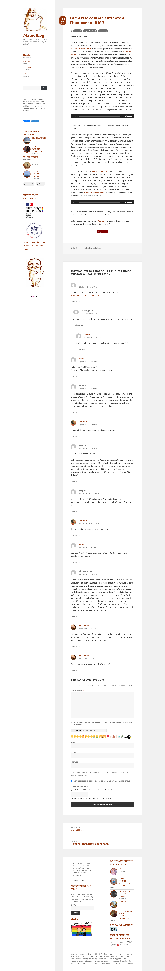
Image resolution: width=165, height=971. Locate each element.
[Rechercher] (44, 88)
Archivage (27, 68)
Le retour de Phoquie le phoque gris (37, 174)
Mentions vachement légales (33, 245)
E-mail (74, 752)
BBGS (81, 544)
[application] (102, 116)
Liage (26, 75)
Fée (120, 869)
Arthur (101, 221)
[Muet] (126, 116)
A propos (26, 62)
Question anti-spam (80, 786)
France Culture (95, 248)
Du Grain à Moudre (99, 171)
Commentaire (77, 691)
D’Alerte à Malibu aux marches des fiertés (125, 882)
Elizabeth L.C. (85, 625)
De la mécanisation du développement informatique (126, 914)
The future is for (30, 157)
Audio (76, 31)
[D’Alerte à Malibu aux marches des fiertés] (113, 881)
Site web (74, 762)
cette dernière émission (94, 192)
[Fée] (113, 871)
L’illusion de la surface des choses (125, 893)
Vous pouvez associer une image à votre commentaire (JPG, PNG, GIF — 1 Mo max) (101, 723)
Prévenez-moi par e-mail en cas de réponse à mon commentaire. (101, 781)
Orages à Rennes (39, 138)
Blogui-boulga (89, 31)
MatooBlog (33, 35)
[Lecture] (73, 116)
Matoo (82, 421)
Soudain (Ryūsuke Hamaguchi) (37, 149)
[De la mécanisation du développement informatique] (113, 913)
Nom (73, 742)
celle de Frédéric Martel (81, 48)
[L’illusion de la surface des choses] (113, 894)
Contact (26, 249)
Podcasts (102, 31)
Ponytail (123, 902)
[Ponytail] (113, 904)
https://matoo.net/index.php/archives (86, 295)
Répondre (76, 301)
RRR (33, 163)
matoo (82, 284)
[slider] (130, 116)
